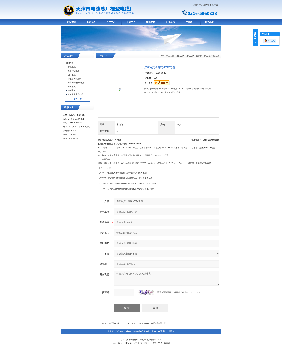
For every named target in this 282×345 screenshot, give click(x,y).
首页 (162, 56)
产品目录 (68, 55)
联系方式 (68, 107)
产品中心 (111, 22)
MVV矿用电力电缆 (113, 323)
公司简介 (91, 22)
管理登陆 (171, 331)
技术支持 (150, 22)
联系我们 (214, 5)
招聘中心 (137, 331)
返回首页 (197, 5)
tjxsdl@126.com (75, 138)
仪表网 (167, 343)
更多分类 (78, 99)
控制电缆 (180, 56)
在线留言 (205, 5)
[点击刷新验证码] (146, 292)
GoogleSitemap (118, 343)
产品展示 (170, 56)
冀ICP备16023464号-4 (144, 343)
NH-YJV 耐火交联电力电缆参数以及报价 (149, 323)
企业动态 (170, 22)
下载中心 (130, 22)
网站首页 (71, 22)
